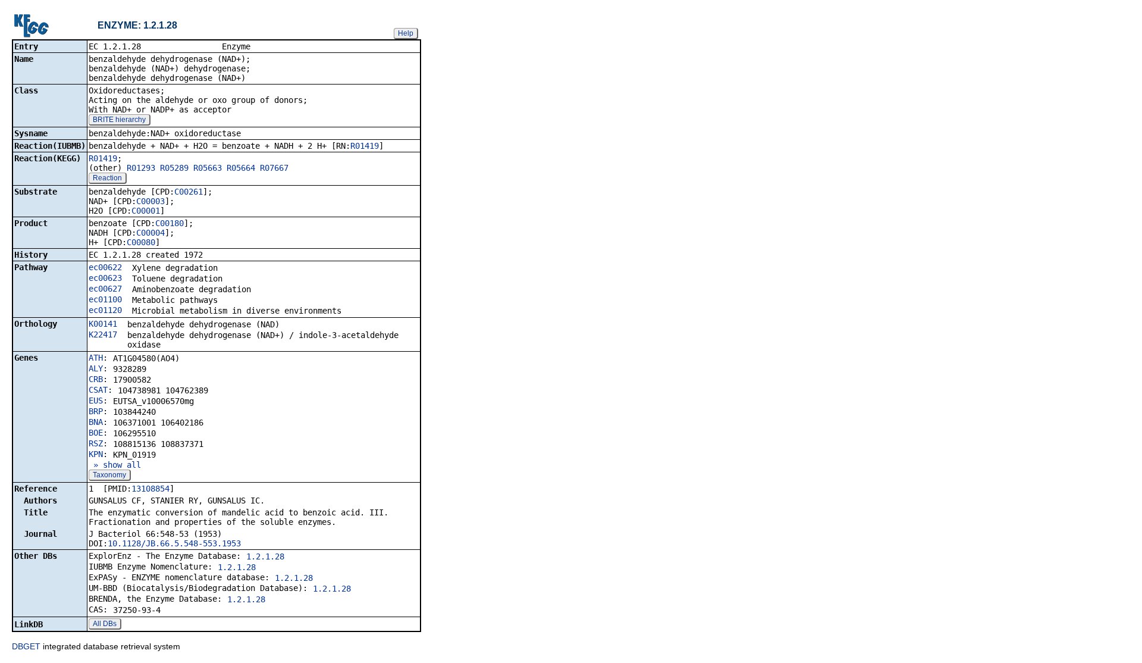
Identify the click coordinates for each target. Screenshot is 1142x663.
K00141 (103, 324)
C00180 (169, 223)
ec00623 (105, 278)
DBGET (26, 646)
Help (405, 33)
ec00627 (105, 288)
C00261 (188, 191)
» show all (115, 465)
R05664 (241, 168)
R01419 (364, 146)
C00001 (145, 210)
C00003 (150, 201)
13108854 (150, 488)
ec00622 (105, 267)
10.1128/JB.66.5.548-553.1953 (174, 543)
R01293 (141, 168)
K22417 (103, 334)
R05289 (174, 168)
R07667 (274, 168)
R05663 (207, 168)
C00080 (141, 242)
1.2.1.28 (265, 556)
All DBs (105, 624)
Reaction (107, 178)
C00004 (150, 232)
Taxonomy (109, 475)
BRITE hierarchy (119, 119)
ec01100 (105, 299)
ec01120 (105, 310)
